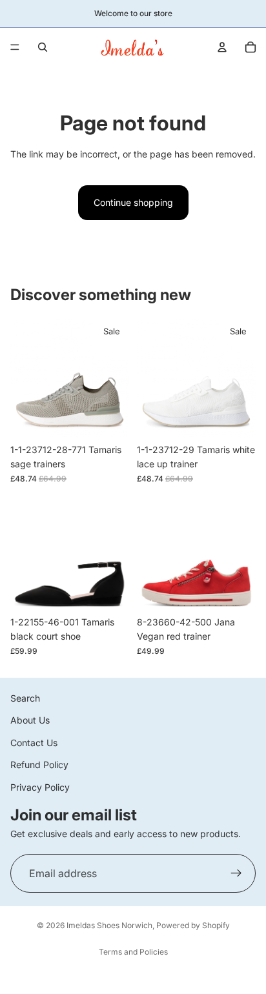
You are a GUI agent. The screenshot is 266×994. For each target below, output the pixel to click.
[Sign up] (236, 873)
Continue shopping (133, 202)
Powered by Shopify (193, 925)
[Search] (42, 47)
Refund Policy (39, 764)
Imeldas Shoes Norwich (109, 925)
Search (25, 698)
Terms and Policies (133, 952)
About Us (30, 720)
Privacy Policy (40, 786)
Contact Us (33, 742)
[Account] (222, 47)
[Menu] (15, 47)
